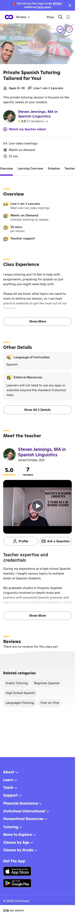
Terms (40, 7)
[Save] (69, 29)
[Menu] (68, 17)
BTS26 (57, 3)
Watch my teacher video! (27, 129)
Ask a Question (58, 541)
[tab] (6, 168)
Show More (37, 321)
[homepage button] (9, 17)
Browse (21, 17)
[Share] (60, 29)
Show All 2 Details (37, 410)
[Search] (60, 16)
